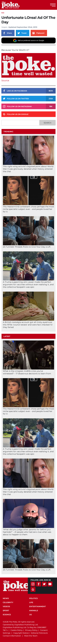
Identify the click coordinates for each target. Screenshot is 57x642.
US (30, 614)
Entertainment (37, 606)
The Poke (17, 5)
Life (31, 602)
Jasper (4, 27)
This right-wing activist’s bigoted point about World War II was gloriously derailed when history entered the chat (28, 169)
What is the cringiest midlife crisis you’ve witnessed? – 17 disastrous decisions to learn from (27, 372)
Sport (6, 610)
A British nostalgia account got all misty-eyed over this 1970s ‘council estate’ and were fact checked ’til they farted (27, 324)
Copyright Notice (21, 633)
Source (5, 80)
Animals (33, 610)
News (6, 598)
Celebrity (8, 602)
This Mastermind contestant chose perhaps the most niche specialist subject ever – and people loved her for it (28, 209)
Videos (6, 606)
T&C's (5, 630)
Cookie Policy (17, 630)
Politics (33, 598)
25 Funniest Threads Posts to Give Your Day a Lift (26, 247)
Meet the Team (30, 636)
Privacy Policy (31, 630)
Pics (2, 12)
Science (7, 614)
